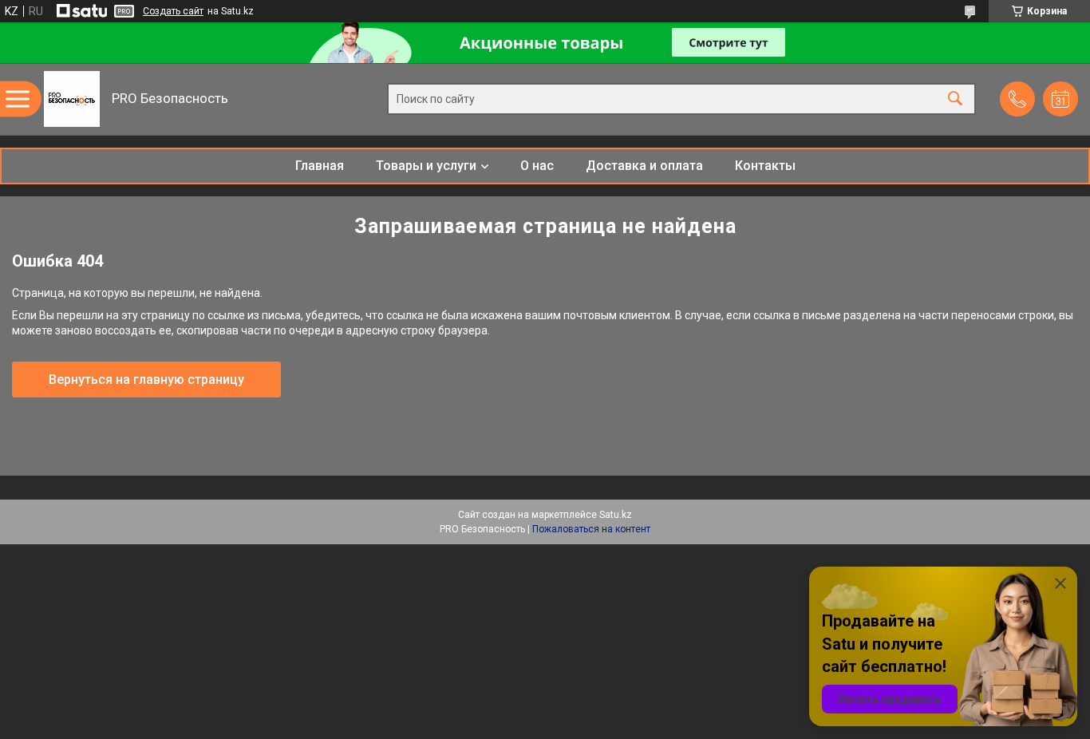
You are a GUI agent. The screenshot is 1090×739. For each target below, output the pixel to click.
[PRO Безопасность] (72, 99)
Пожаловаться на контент (591, 529)
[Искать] (955, 99)
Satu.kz (615, 514)
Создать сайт (173, 11)
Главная (319, 165)
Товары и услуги (426, 165)
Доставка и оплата (644, 165)
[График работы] (1060, 99)
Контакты (765, 165)
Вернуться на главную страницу (146, 379)
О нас (537, 165)
